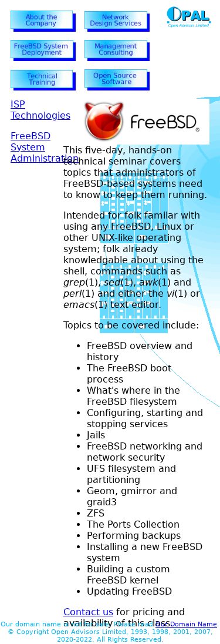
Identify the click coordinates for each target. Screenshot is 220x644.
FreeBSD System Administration (45, 147)
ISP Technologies (40, 110)
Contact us (88, 612)
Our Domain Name (186, 624)
